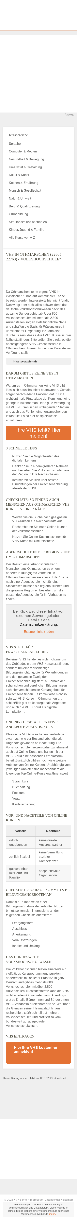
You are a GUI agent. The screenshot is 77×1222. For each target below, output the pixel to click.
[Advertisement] (38, 74)
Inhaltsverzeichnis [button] (25, 361)
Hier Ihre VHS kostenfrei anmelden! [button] (35, 1049)
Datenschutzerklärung (38, 624)
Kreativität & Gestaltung (25, 167)
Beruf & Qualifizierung (24, 206)
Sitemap (68, 1199)
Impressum (36, 1199)
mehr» (52, 1214)
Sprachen (16, 143)
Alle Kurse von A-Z (22, 237)
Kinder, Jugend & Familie (26, 229)
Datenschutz (52, 1199)
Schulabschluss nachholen (28, 222)
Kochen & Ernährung (23, 182)
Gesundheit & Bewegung (26, 159)
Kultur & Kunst (19, 175)
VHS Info (21, 1199)
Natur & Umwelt (20, 198)
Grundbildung (18, 214)
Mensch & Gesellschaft (25, 190)
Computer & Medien (23, 151)
